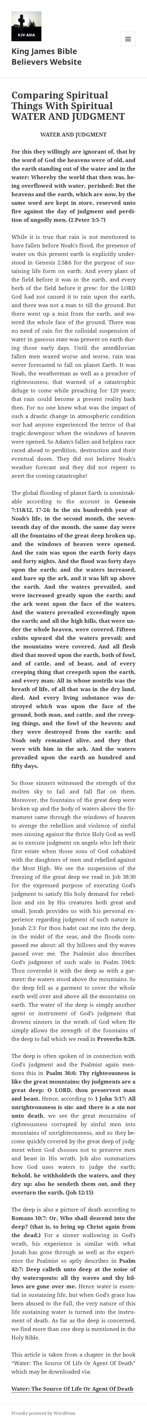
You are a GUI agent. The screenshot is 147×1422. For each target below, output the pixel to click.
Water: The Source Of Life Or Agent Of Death (72, 1388)
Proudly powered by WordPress (43, 1413)
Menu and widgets (128, 46)
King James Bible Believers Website (46, 56)
